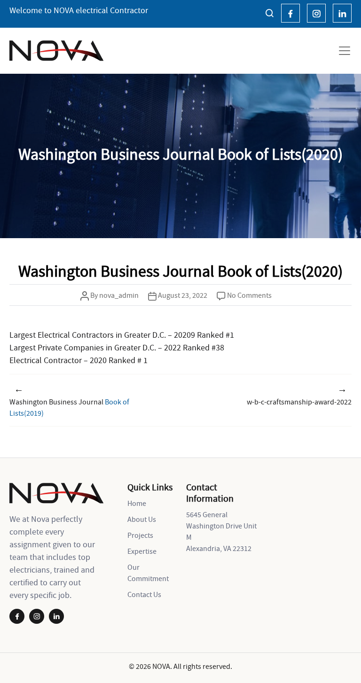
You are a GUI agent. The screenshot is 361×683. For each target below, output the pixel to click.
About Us (141, 519)
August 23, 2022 (182, 295)
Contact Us (144, 594)
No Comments (249, 295)
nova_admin (119, 295)
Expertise (142, 551)
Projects (140, 535)
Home (136, 503)
